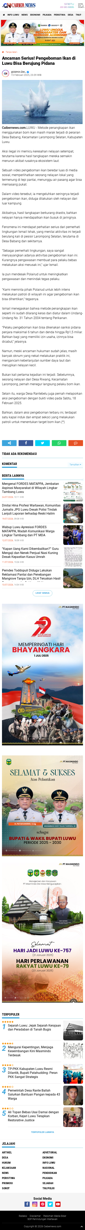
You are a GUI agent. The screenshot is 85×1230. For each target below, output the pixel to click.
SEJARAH (47, 1183)
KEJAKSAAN (9, 1167)
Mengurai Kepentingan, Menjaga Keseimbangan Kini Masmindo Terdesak (30, 1051)
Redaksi (23, 1216)
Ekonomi (35, 15)
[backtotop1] (82, 1226)
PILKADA (47, 15)
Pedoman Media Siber (54, 1216)
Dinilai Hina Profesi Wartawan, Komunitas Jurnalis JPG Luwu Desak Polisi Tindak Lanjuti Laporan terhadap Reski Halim (31, 510)
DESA (70, 15)
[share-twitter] (42, 443)
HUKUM (6, 1162)
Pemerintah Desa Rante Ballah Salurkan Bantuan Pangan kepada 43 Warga (34, 1095)
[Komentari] (75, 443)
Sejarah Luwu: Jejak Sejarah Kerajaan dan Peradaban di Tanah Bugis (34, 1027)
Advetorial (49, 1152)
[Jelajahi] (80, 5)
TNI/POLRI (48, 1188)
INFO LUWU (13, 15)
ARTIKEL (7, 1152)
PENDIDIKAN (49, 1172)
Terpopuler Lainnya (42, 1132)
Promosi (7, 1183)
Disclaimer (35, 1216)
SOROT (6, 1188)
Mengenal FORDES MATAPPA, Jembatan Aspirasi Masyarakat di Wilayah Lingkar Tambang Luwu (30, 488)
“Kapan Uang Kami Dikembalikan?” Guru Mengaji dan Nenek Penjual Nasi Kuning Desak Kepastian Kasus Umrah (30, 553)
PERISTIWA (59, 15)
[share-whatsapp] (59, 443)
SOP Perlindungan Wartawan (42, 1219)
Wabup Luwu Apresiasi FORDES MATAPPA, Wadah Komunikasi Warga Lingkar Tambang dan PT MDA (28, 531)
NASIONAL (48, 1167)
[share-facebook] (26, 443)
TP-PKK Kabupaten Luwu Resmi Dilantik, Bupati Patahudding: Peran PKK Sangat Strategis (33, 1073)
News (25, 15)
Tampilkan (75, 464)
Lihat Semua (42, 593)
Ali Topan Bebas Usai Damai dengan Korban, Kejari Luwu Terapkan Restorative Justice (33, 1116)
